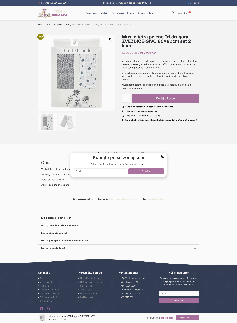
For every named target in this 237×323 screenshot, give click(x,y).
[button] (163, 156)
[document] (118, 161)
